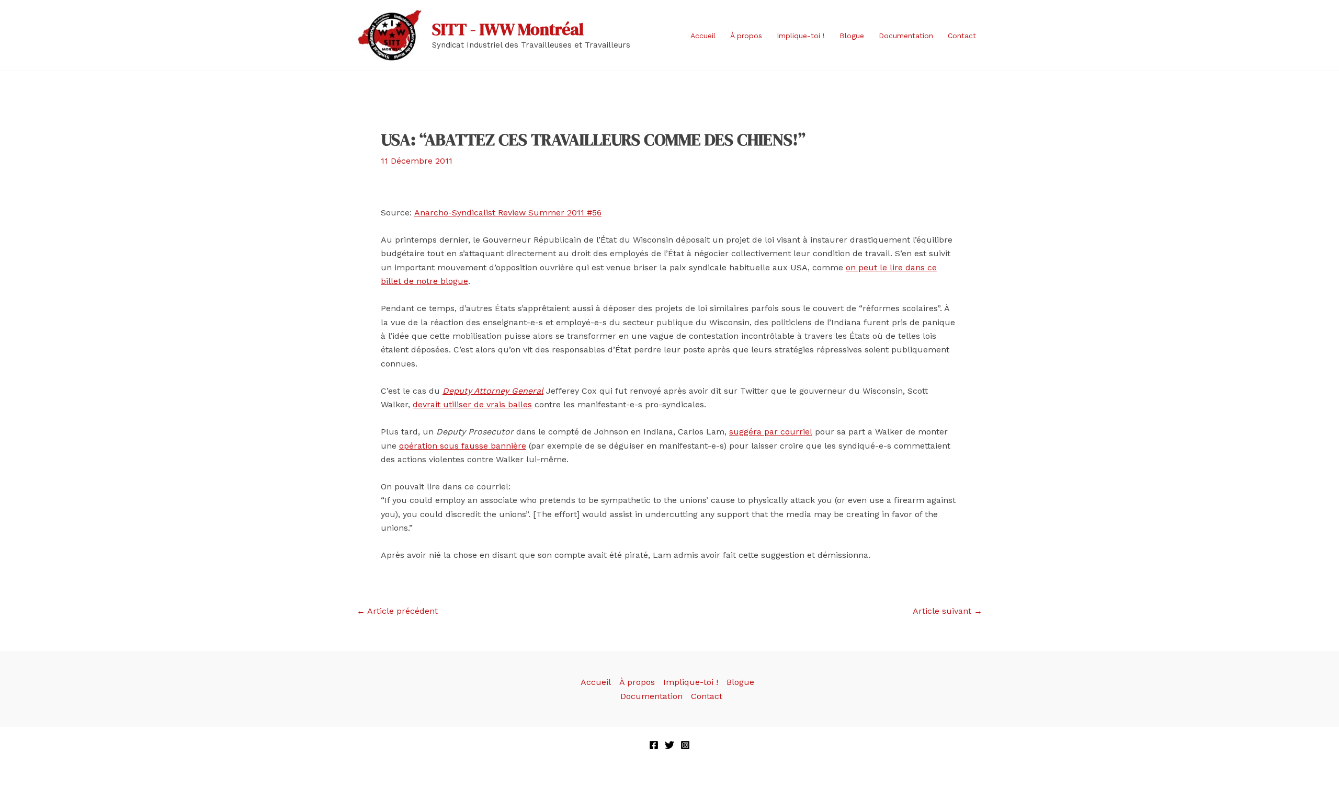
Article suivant (947, 611)
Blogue (851, 35)
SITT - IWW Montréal (508, 29)
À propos (746, 35)
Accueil (703, 35)
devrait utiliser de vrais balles (472, 404)
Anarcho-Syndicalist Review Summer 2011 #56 (508, 212)
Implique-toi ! (801, 35)
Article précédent (397, 611)
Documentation (906, 35)
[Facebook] (654, 745)
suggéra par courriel (770, 432)
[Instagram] (685, 745)
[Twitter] (669, 745)
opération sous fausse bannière (462, 446)
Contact (962, 35)
